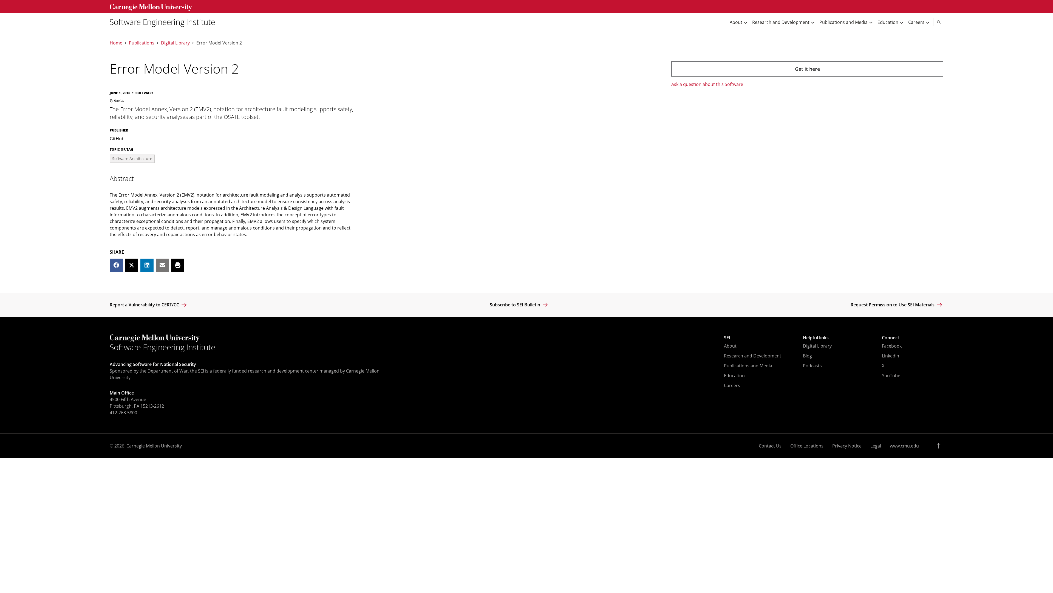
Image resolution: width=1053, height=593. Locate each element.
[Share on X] (131, 265)
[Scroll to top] (939, 446)
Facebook (892, 346)
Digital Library (175, 43)
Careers (732, 385)
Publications (141, 43)
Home (116, 43)
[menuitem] (164, 21)
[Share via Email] (162, 265)
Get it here (807, 69)
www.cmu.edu (904, 446)
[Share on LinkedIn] (147, 265)
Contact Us (770, 446)
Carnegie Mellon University (154, 446)
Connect (890, 338)
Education (734, 376)
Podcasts (812, 366)
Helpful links (816, 338)
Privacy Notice (847, 446)
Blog (807, 356)
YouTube (891, 376)
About (730, 346)
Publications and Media (748, 366)
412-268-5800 (123, 413)
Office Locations (806, 446)
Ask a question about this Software (707, 84)
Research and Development (752, 356)
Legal (875, 446)
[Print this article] (177, 265)
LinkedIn (890, 356)
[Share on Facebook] (116, 265)
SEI (727, 338)
